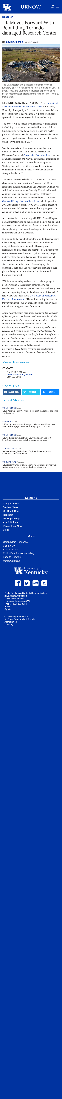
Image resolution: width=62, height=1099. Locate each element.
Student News (10, 507)
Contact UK (9, 545)
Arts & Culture (10, 522)
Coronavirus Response (15, 542)
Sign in (8, 609)
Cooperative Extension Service (38, 155)
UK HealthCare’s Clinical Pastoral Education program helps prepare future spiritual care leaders (29, 465)
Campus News (11, 503)
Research (7, 16)
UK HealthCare (11, 511)
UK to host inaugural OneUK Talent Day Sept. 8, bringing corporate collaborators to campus (26, 438)
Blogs (6, 529)
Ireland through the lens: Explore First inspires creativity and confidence (26, 452)
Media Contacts (11, 560)
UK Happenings (11, 518)
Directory (9, 624)
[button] (57, 6)
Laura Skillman (14, 41)
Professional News (13, 526)
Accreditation (11, 621)
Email (7, 606)
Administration (10, 549)
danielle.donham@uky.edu (20, 374)
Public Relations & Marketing (18, 553)
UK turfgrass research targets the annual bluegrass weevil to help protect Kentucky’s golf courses (28, 425)
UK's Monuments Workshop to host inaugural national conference (30, 411)
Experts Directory (12, 557)
